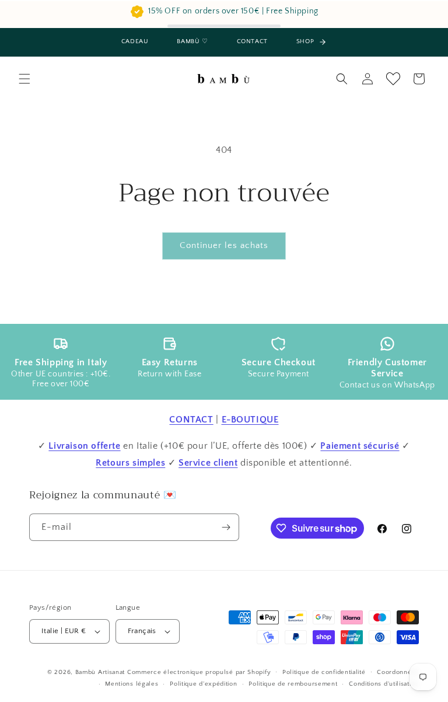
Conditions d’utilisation (384, 683)
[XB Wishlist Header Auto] (393, 79)
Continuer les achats (224, 245)
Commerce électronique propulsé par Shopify (199, 672)
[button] (24, 79)
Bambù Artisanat (100, 672)
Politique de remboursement (293, 683)
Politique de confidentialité (324, 672)
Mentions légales (131, 683)
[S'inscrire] (226, 527)
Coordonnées (398, 672)
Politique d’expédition (203, 683)
